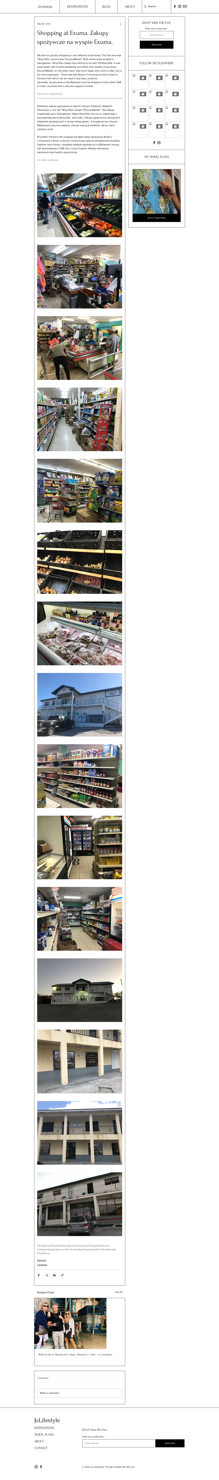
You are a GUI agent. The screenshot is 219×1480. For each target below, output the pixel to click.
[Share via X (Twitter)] (46, 1275)
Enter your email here (156, 28)
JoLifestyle (47, 1420)
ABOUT (39, 1441)
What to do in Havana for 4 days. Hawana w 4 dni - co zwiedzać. (75, 1354)
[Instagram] (180, 6)
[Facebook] (175, 6)
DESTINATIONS (44, 1428)
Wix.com (130, 1467)
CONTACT (41, 1448)
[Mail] (185, 6)
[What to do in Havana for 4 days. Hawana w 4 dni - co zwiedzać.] (79, 1323)
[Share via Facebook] (38, 1275)
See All (118, 1292)
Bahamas (41, 1260)
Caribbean (42, 1264)
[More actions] (120, 24)
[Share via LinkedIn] (54, 1275)
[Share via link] (62, 1275)
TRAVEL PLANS (44, 1434)
